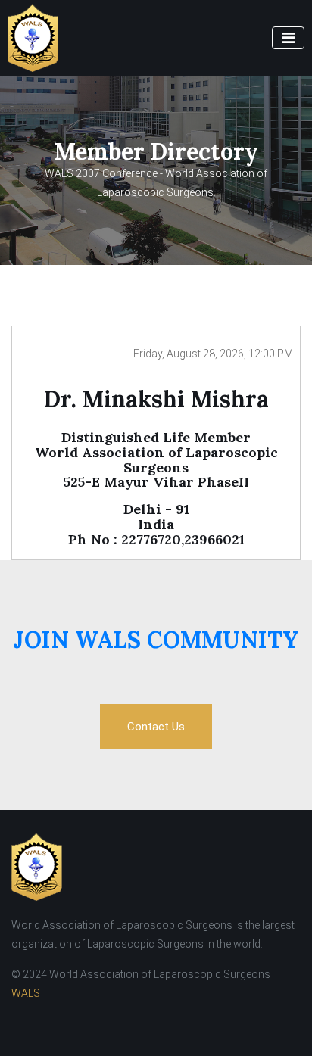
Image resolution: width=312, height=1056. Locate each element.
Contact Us (156, 727)
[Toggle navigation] (288, 37)
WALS (25, 993)
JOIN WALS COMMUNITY (156, 639)
